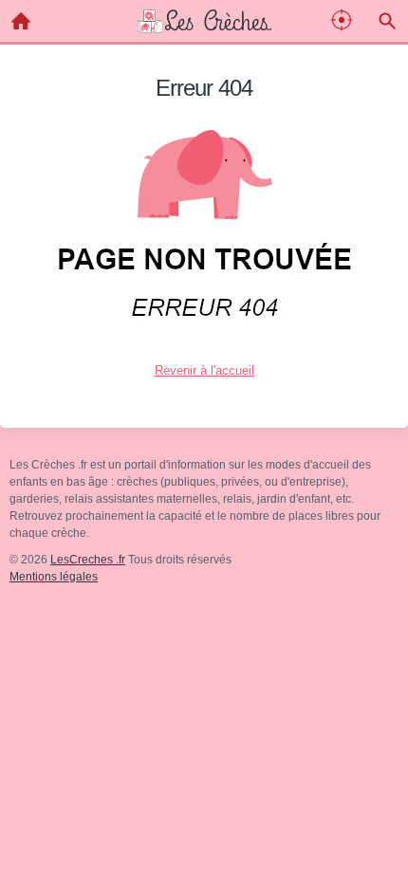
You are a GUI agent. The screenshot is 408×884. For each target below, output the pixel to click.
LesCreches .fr (87, 559)
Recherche (387, 21)
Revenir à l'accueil (204, 370)
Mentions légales (53, 576)
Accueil (21, 21)
